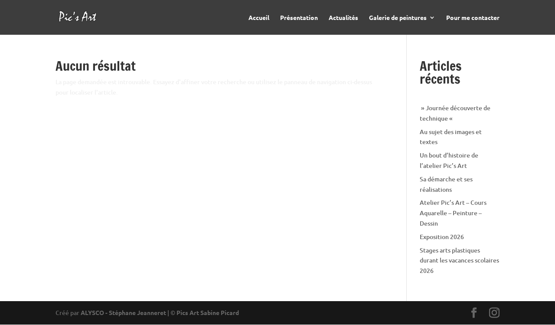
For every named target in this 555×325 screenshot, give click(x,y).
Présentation (299, 17)
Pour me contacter (473, 17)
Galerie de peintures (398, 17)
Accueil (258, 17)
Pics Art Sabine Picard (207, 312)
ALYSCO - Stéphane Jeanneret (123, 312)
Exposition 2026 (442, 237)
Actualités (343, 17)
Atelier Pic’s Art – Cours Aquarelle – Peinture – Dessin (453, 212)
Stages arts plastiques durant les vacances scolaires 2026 (459, 260)
